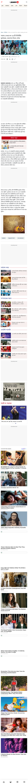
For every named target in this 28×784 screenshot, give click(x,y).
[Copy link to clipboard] (15, 59)
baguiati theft (11, 238)
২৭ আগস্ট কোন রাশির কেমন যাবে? (19, 334)
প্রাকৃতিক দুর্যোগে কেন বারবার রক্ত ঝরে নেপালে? (19, 341)
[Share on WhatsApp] (12, 59)
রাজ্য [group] (12, 6)
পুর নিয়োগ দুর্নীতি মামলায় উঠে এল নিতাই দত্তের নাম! (19, 292)
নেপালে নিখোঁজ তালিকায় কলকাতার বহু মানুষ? (19, 271)
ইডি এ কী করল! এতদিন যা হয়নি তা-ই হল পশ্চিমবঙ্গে (19, 309)
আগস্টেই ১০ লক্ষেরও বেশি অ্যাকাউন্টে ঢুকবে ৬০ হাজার (17, 303)
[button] (26, 2)
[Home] (14, 2)
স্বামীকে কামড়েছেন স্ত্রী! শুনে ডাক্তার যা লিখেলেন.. (19, 285)
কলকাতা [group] (7, 6)
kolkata (3, 238)
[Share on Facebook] (7, 59)
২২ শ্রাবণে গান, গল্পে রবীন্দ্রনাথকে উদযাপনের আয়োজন (19, 316)
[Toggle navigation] (2, 2)
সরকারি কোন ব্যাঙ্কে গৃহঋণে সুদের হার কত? (19, 354)
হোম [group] (2, 6)
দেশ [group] (16, 6)
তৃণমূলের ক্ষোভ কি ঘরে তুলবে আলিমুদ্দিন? (18, 348)
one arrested (20, 238)
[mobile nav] (3, 782)
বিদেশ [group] (20, 6)
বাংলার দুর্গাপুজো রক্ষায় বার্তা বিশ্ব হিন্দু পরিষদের (18, 278)
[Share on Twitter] (10, 59)
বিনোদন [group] (25, 6)
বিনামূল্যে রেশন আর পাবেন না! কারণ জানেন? (18, 323)
